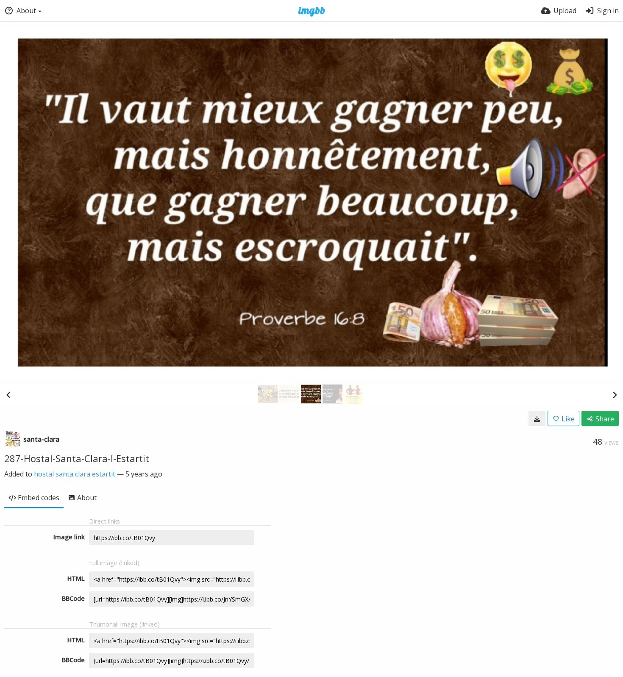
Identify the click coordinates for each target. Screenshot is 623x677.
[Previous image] (8, 394)
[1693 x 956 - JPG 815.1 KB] (536, 418)
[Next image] (614, 394)
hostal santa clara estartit (74, 474)
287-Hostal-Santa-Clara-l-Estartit (76, 458)
